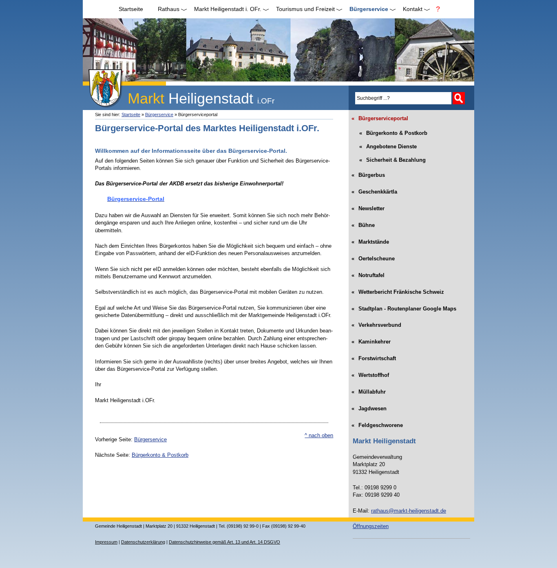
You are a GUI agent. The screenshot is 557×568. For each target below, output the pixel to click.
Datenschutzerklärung (143, 541)
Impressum (106, 541)
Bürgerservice (159, 114)
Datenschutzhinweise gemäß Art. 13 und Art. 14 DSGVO (224, 541)
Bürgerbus (369, 172)
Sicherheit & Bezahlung (389, 158)
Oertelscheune (374, 256)
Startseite (131, 9)
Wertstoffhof (371, 373)
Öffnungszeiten (371, 526)
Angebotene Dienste (385, 145)
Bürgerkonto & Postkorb (160, 455)
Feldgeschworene (378, 422)
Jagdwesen (370, 406)
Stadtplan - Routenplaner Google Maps (404, 306)
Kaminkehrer (372, 339)
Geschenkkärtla (375, 189)
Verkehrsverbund (377, 322)
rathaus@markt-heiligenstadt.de (408, 511)
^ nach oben (319, 435)
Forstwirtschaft (374, 356)
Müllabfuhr (369, 389)
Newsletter (369, 206)
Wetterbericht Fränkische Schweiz (398, 289)
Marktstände (371, 239)
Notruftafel (369, 272)
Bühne (364, 223)
